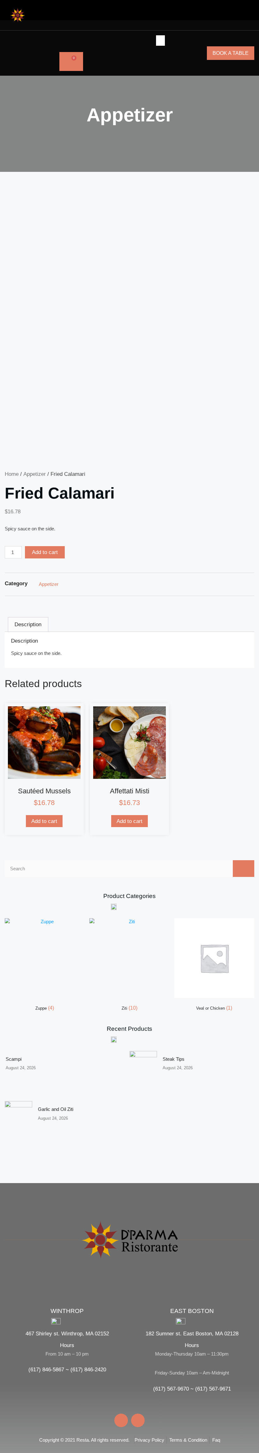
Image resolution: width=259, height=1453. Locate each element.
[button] (31, 53)
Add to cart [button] (44, 821)
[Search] (243, 868)
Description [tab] (28, 624)
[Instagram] (20, 53)
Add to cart (45, 552)
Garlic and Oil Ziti (55, 1109)
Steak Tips (173, 1059)
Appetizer (130, 114)
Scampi (13, 1059)
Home (12, 474)
